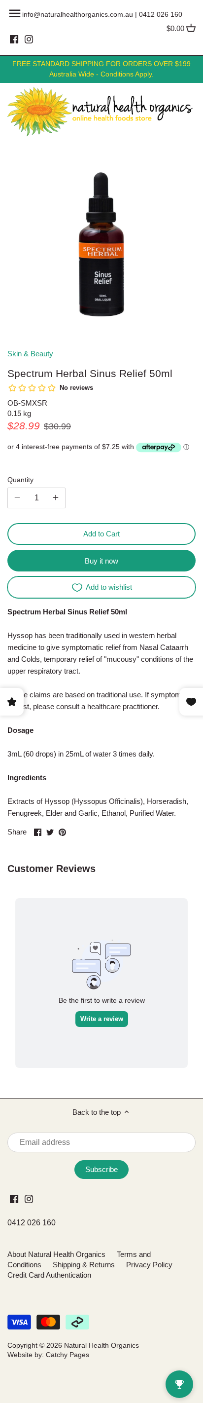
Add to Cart (101, 534)
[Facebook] (14, 39)
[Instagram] (29, 39)
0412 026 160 (160, 14)
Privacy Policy (149, 1264)
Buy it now (101, 561)
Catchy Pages (67, 1355)
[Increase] (55, 498)
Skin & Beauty (30, 353)
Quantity (20, 480)
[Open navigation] (14, 13)
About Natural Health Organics (56, 1254)
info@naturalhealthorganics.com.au (77, 14)
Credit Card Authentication (49, 1275)
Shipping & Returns (84, 1264)
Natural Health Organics (101, 1345)
